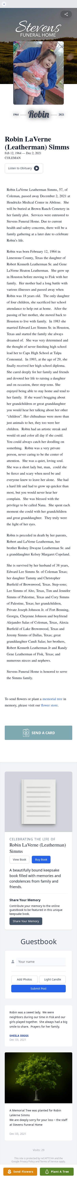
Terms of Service (49, 1161)
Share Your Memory (26, 921)
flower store (49, 705)
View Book (19, 859)
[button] (38, 1077)
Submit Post (38, 988)
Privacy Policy (27, 1161)
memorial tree (52, 698)
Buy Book (41, 859)
